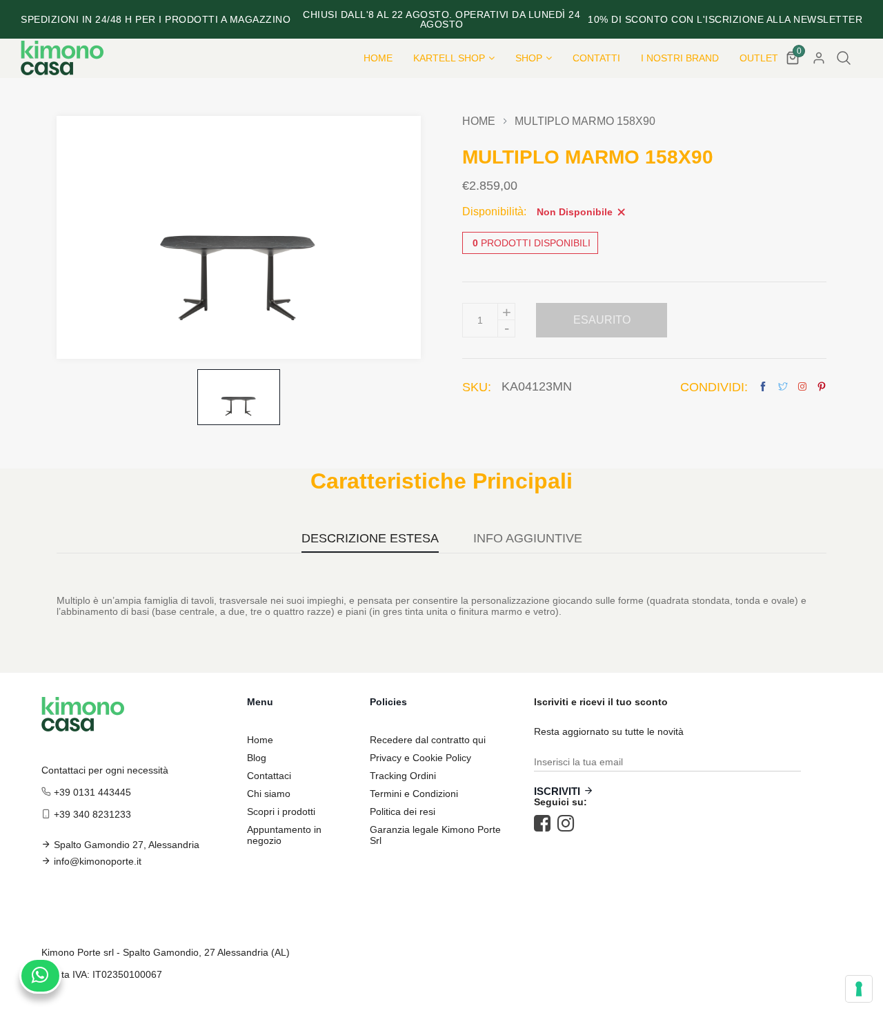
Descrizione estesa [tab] (370, 538)
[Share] (802, 386)
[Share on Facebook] (763, 387)
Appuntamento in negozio (284, 835)
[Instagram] (569, 823)
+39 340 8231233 (92, 814)
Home (478, 121)
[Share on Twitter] (783, 387)
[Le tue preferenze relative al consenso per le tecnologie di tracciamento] (859, 989)
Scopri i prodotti (281, 811)
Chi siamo (268, 793)
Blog (256, 757)
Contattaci (269, 775)
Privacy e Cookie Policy (420, 757)
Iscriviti (557, 791)
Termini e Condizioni (414, 793)
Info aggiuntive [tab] (527, 538)
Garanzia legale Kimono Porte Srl (435, 835)
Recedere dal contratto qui (428, 739)
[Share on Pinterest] (821, 387)
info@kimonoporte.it (97, 861)
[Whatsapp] (40, 976)
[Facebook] (545, 823)
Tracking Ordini (403, 775)
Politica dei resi (402, 811)
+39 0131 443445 (92, 792)
